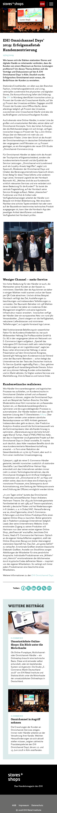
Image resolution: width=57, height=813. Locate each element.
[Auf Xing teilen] (39, 588)
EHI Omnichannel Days (42, 575)
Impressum (24, 805)
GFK (9, 97)
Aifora (43, 414)
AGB (14, 805)
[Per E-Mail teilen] (49, 588)
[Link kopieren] (44, 588)
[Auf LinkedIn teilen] (33, 588)
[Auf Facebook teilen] (23, 588)
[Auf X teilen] (28, 588)
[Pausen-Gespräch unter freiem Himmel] (29, 246)
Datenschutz (37, 805)
